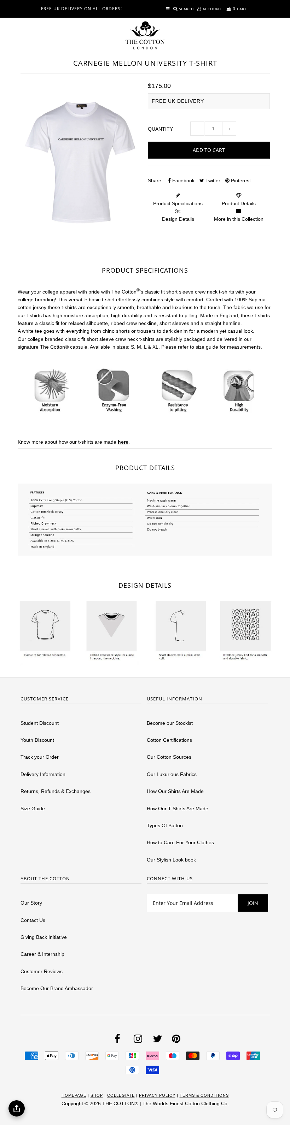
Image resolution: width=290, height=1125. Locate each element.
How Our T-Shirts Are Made (177, 808)
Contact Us (33, 920)
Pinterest (240, 180)
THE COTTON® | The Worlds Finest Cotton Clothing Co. (165, 1103)
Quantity (160, 129)
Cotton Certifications (169, 740)
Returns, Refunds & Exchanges (56, 791)
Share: (155, 180)
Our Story (31, 903)
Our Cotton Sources (169, 757)
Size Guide (33, 808)
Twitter (212, 180)
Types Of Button (165, 825)
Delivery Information (43, 774)
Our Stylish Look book (171, 860)
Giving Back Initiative (44, 937)
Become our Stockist (170, 723)
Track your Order (40, 757)
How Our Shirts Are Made (175, 791)
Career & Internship (42, 954)
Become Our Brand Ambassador (57, 988)
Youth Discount (37, 740)
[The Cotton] (145, 35)
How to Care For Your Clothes (180, 842)
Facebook (183, 180)
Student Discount (40, 723)
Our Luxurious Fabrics (172, 774)
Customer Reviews (42, 971)
